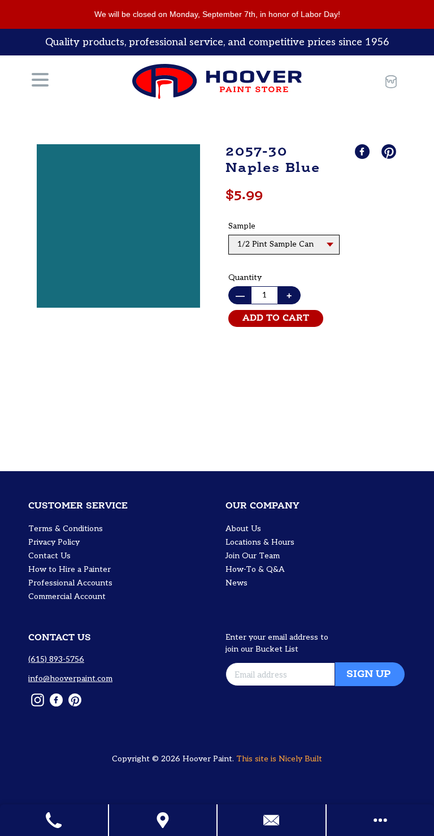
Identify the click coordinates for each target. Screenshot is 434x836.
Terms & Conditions (65, 528)
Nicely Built (300, 759)
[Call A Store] (54, 820)
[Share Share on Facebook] (363, 151)
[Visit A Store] (163, 820)
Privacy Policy (54, 542)
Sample (241, 226)
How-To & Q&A (255, 569)
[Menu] (40, 81)
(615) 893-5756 (56, 659)
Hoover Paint (207, 759)
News (236, 583)
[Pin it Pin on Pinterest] (389, 151)
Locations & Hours (259, 542)
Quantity (245, 277)
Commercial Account (67, 596)
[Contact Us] (272, 820)
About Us (243, 528)
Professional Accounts (70, 583)
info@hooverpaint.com (70, 678)
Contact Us (49, 556)
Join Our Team (252, 556)
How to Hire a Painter (69, 569)
